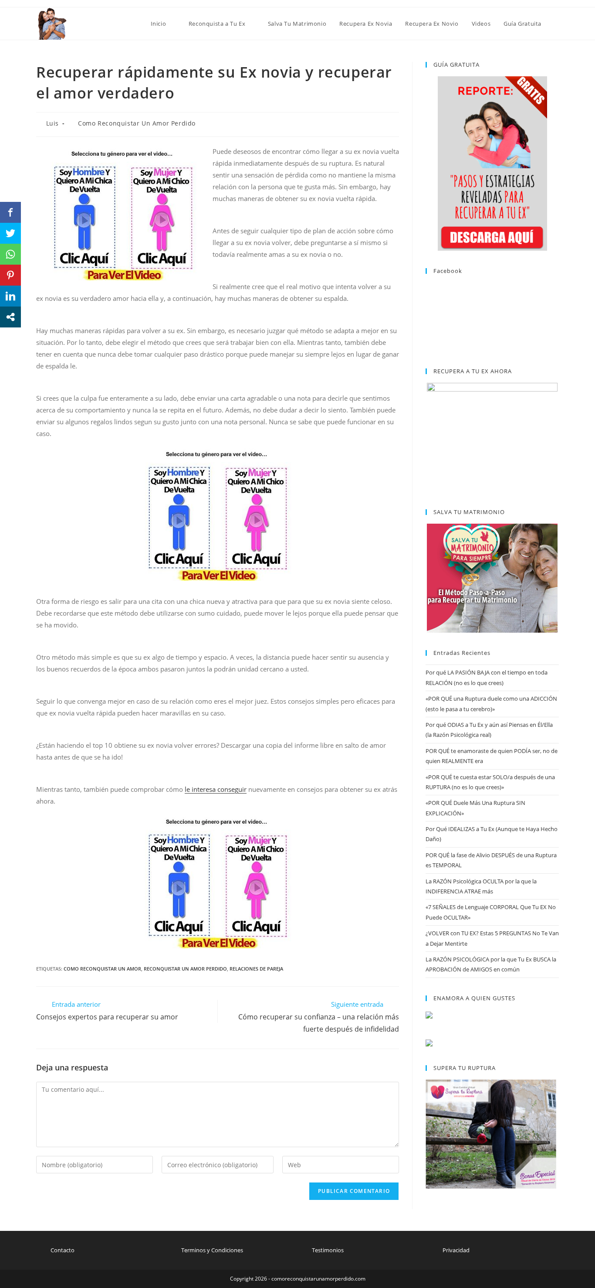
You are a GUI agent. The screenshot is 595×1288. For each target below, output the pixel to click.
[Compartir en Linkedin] (10, 296)
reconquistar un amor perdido (185, 968)
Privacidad (456, 1250)
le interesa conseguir (216, 789)
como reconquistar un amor (102, 968)
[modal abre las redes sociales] (10, 317)
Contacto (62, 1250)
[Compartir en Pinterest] (10, 275)
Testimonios (328, 1250)
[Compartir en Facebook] (10, 212)
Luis (52, 123)
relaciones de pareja (256, 968)
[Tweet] (10, 233)
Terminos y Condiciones (212, 1250)
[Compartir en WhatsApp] (10, 254)
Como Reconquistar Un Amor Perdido (137, 123)
